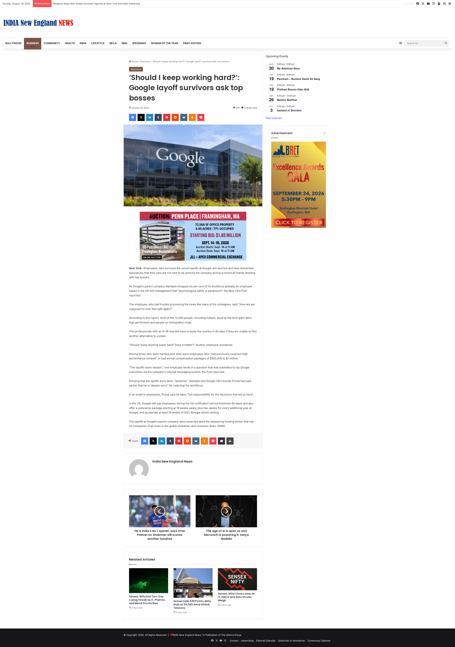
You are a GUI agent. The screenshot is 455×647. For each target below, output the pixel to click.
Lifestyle (98, 43)
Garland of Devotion (289, 110)
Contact (234, 640)
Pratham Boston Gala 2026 (293, 89)
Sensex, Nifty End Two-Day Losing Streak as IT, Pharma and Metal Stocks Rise (147, 600)
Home (134, 61)
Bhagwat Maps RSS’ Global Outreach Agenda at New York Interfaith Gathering (96, 3)
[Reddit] (175, 117)
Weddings (139, 43)
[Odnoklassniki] (192, 117)
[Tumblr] (158, 117)
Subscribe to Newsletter (291, 640)
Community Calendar (319, 640)
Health (70, 43)
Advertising (247, 640)
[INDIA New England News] (38, 23)
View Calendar (274, 118)
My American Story (288, 68)
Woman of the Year (164, 43)
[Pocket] (200, 117)
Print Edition (192, 43)
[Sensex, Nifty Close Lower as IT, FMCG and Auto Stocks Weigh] (237, 579)
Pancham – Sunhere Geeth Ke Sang (298, 79)
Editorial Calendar (265, 640)
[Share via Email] (221, 441)
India (83, 43)
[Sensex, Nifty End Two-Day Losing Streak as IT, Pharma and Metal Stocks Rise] (148, 580)
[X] (141, 117)
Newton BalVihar (287, 100)
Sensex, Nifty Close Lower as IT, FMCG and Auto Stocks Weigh (236, 597)
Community (52, 43)
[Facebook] (132, 117)
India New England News (172, 461)
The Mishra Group (231, 634)
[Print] (230, 441)
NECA (113, 43)
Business (32, 43)
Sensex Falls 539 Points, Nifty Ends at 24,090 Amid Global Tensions (192, 604)
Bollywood (13, 43)
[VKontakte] (183, 117)
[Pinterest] (166, 117)
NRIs (124, 43)
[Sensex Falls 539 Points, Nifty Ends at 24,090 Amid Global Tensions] (193, 583)
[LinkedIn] (149, 117)
